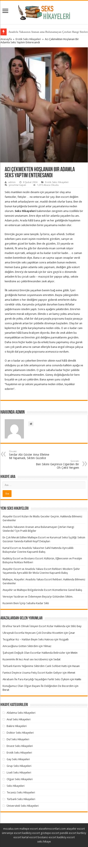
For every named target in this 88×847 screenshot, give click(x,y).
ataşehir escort (75, 828)
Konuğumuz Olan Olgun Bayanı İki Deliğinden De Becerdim (38, 686)
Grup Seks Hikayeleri (19, 765)
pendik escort (68, 833)
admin (12, 182)
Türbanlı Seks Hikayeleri (21, 799)
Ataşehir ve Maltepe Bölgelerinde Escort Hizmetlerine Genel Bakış (42, 590)
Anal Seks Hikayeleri (19, 719)
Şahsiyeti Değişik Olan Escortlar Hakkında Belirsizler (34, 652)
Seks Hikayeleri (16, 785)
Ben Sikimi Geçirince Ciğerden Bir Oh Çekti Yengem (57, 464)
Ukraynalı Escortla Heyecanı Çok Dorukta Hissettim (33, 632)
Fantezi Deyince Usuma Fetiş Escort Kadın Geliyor (32, 672)
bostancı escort (47, 837)
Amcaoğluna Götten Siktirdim (20, 646)
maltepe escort (28, 828)
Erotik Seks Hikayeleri (28, 39)
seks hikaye (44, 841)
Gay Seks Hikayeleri (18, 759)
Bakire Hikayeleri (17, 726)
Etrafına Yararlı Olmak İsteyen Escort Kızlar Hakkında (34, 626)
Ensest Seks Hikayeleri (20, 746)
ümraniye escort (12, 833)
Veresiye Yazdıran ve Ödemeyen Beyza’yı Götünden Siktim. (38, 596)
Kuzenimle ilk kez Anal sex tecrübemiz (25, 659)
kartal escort (29, 837)
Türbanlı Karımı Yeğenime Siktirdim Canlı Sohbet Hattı (35, 666)
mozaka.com (11, 828)
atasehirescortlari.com (52, 828)
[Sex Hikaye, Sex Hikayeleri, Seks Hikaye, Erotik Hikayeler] (44, 11)
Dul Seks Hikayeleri (18, 739)
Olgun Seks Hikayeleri (20, 779)
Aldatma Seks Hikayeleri (21, 712)
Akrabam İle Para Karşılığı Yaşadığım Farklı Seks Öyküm (36, 679)
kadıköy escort (31, 833)
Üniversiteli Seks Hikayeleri (23, 805)
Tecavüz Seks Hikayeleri (21, 792)
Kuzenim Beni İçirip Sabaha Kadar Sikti (26, 603)
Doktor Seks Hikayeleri (20, 732)
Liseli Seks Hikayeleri (19, 772)
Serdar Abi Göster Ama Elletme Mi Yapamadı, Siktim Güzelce (29, 455)
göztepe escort (50, 833)
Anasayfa (6, 39)
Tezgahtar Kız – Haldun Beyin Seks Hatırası (28, 639)
